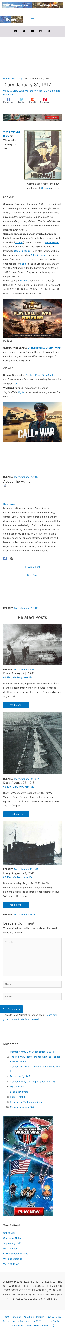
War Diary (30, 90)
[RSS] (49, 31)
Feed (29, 1325)
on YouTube (56, 1321)
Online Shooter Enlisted (15, 1253)
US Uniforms (17, 1086)
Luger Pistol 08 (18, 1097)
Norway (19, 242)
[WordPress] (11, 558)
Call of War (9, 1233)
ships (23, 263)
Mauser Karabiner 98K (22, 1107)
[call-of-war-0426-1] (32, 318)
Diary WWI (18, 90)
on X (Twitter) (40, 1321)
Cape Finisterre (22, 251)
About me (29, 1317)
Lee (16, 383)
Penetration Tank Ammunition (26, 1102)
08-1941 (7, 677)
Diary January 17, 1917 (26, 914)
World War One (11, 131)
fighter (21, 392)
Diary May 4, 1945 (20, 1076)
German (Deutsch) (44, 1325)
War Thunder (10, 1248)
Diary (6, 136)
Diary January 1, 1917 (25, 669)
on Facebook (24, 1321)
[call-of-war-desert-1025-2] (32, 422)
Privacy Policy (53, 1317)
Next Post (32, 575)
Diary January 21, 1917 (26, 869)
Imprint (40, 1317)
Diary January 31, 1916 (26, 477)
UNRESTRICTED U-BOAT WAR (44, 348)
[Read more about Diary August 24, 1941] (32, 843)
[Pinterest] (41, 31)
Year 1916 (29, 787)
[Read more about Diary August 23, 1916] (32, 743)
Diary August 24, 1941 (18, 873)
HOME (7, 1317)
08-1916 (7, 787)
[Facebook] (16, 31)
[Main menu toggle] (32, 19)
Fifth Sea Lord (49, 375)
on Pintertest (18, 1325)
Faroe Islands (52, 242)
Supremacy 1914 (12, 1243)
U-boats (45, 188)
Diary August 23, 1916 (18, 782)
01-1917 (7, 90)
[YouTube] (32, 31)
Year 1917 (42, 90)
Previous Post (32, 567)
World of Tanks (11, 1264)
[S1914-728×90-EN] (32, 117)
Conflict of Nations (13, 1238)
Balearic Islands (38, 255)
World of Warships (12, 1258)
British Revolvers (19, 1091)
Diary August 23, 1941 (19, 673)
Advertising (9, 1321)
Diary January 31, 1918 (26, 608)
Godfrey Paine (33, 375)
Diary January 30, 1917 (26, 779)
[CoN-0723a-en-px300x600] (28, 1166)
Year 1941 (29, 677)
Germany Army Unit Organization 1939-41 (32, 1051)
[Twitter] (24, 31)
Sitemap (16, 1317)
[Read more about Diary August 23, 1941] (32, 644)
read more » (16, 705)
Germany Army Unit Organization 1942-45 (32, 1081)
